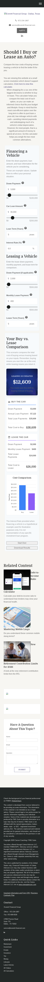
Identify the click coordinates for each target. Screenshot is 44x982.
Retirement (7, 944)
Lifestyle (7, 962)
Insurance (7, 953)
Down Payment (15, 183)
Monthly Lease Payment (19, 295)
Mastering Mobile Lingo (17, 629)
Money (6, 959)
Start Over (22, 543)
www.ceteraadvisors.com (27, 884)
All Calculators (9, 971)
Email (8, 745)
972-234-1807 (23, 21)
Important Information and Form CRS (17, 893)
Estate (6, 950)
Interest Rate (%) (15, 242)
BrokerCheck (16, 801)
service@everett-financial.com (23, 25)
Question (9, 753)
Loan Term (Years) (16, 228)
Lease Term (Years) (17, 318)
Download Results (22, 548)
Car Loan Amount (16, 206)
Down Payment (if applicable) (21, 272)
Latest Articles (9, 965)
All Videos (7, 968)
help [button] (22, 182)
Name (8, 737)
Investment (8, 947)
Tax (5, 956)
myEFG (22, 30)
